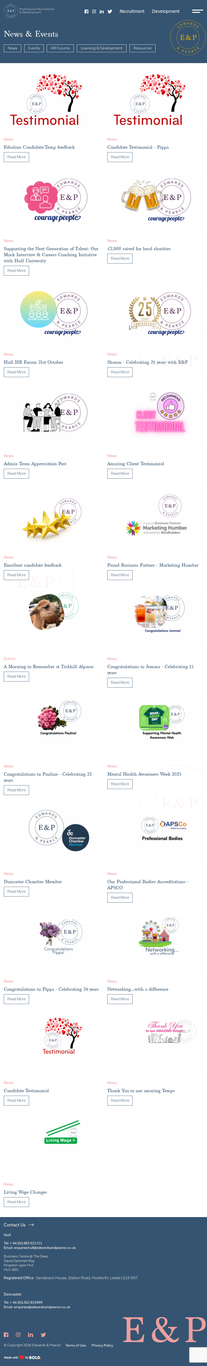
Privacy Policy (102, 1345)
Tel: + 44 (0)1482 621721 (23, 1243)
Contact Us (14, 1224)
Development (165, 11)
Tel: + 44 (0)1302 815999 (23, 1302)
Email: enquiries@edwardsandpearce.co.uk (37, 1307)
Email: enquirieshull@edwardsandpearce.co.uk (40, 1248)
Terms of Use (75, 1345)
